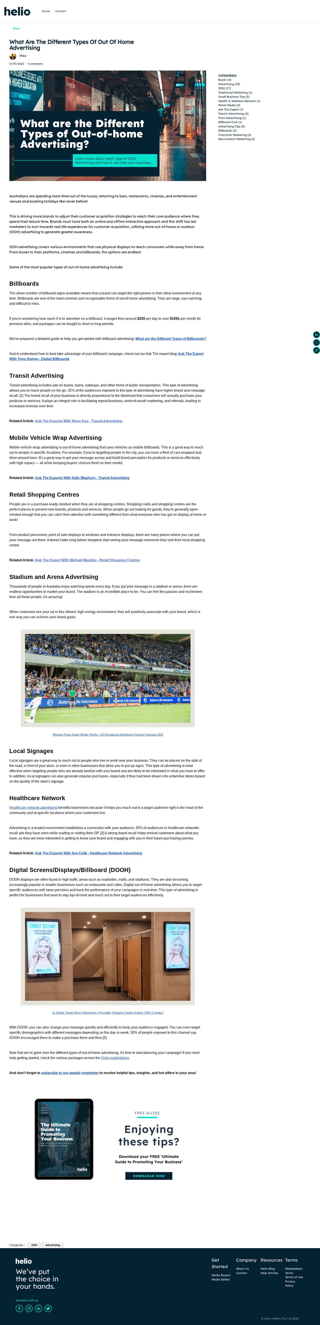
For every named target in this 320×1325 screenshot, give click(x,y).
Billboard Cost (227, 122)
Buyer (222, 79)
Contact (60, 11)
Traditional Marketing (233, 92)
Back (16, 28)
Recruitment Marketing (234, 139)
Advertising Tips (229, 126)
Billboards (225, 130)
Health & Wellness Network (237, 101)
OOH (221, 88)
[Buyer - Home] (17, 11)
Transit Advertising (231, 113)
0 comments (35, 63)
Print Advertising (229, 118)
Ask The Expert (228, 109)
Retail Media (227, 105)
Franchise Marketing (232, 135)
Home (46, 11)
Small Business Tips (231, 96)
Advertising (226, 84)
